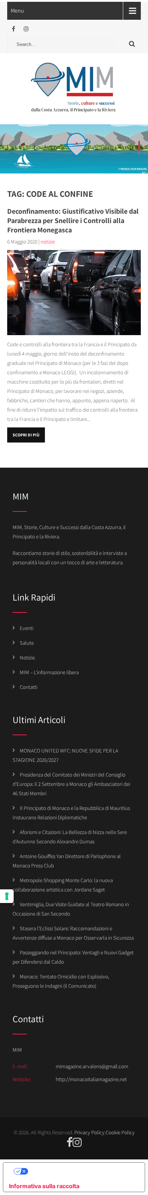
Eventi (26, 628)
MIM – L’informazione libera (49, 672)
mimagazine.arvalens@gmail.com (92, 1066)
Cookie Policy (120, 1132)
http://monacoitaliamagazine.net (91, 1079)
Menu (17, 10)
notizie (48, 241)
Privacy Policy (89, 1132)
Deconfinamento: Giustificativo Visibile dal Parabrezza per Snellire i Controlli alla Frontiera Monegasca (73, 221)
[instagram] (26, 29)
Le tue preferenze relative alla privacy (81, 1171)
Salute (27, 642)
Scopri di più (26, 434)
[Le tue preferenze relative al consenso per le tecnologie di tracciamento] (7, 896)
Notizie (27, 657)
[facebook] (13, 29)
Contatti (28, 687)
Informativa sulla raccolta (44, 1186)
